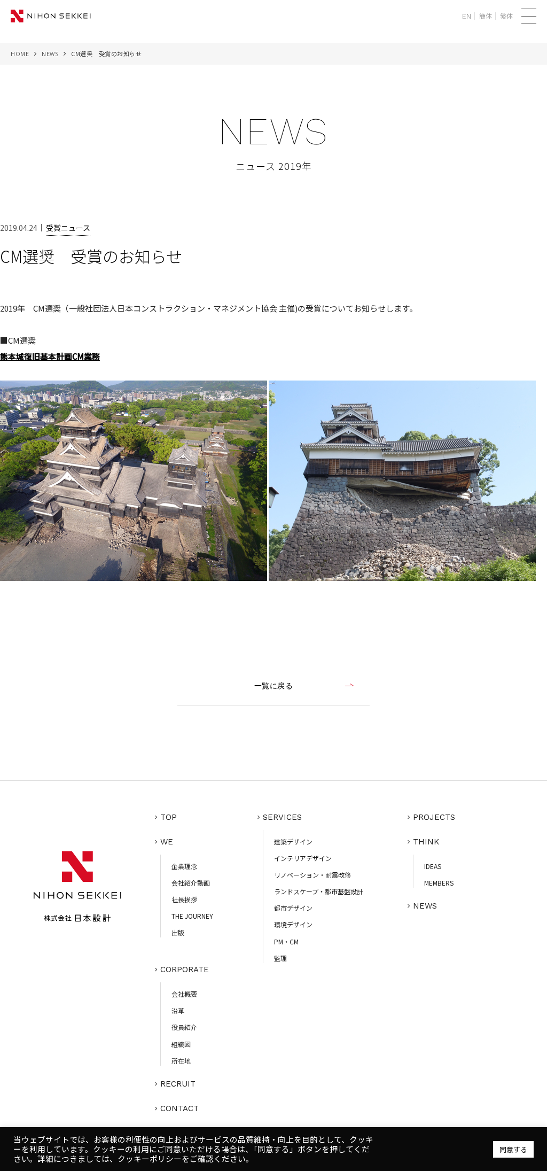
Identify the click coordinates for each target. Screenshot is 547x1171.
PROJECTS (434, 817)
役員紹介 (184, 1027)
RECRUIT (178, 1084)
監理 (280, 958)
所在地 (181, 1060)
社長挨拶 (184, 899)
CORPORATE (184, 969)
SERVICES (282, 817)
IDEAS (432, 866)
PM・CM (286, 941)
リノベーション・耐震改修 (312, 874)
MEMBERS (439, 882)
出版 (177, 932)
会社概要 (184, 993)
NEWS (50, 53)
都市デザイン (293, 907)
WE (166, 842)
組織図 (181, 1044)
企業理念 (184, 866)
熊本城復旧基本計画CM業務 (50, 356)
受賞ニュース (68, 227)
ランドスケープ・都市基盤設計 (318, 891)
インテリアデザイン (303, 858)
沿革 (177, 1010)
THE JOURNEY (192, 915)
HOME (20, 53)
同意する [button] (513, 1149)
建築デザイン (293, 841)
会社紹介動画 (190, 882)
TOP (168, 817)
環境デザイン (293, 924)
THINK (426, 842)
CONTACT (179, 1108)
